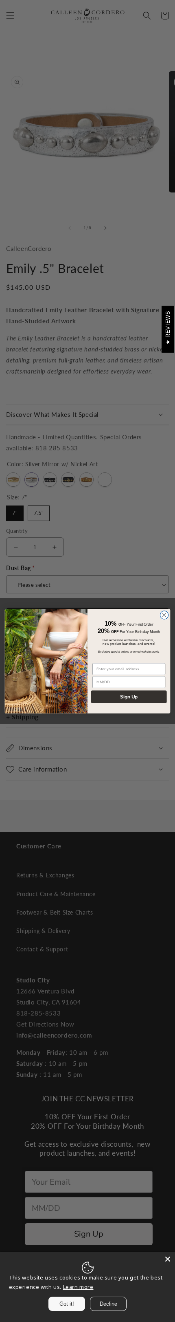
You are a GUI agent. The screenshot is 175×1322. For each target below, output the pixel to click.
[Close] (168, 1259)
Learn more (78, 1287)
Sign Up (129, 696)
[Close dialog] (164, 615)
